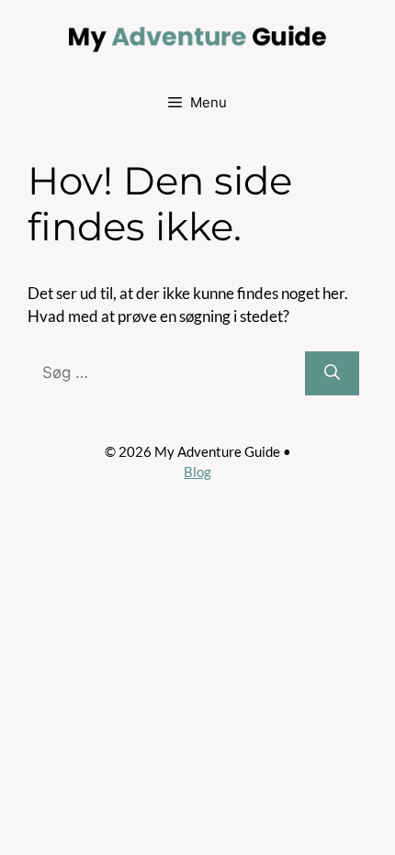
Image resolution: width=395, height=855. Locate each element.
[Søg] (332, 373)
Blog (197, 471)
